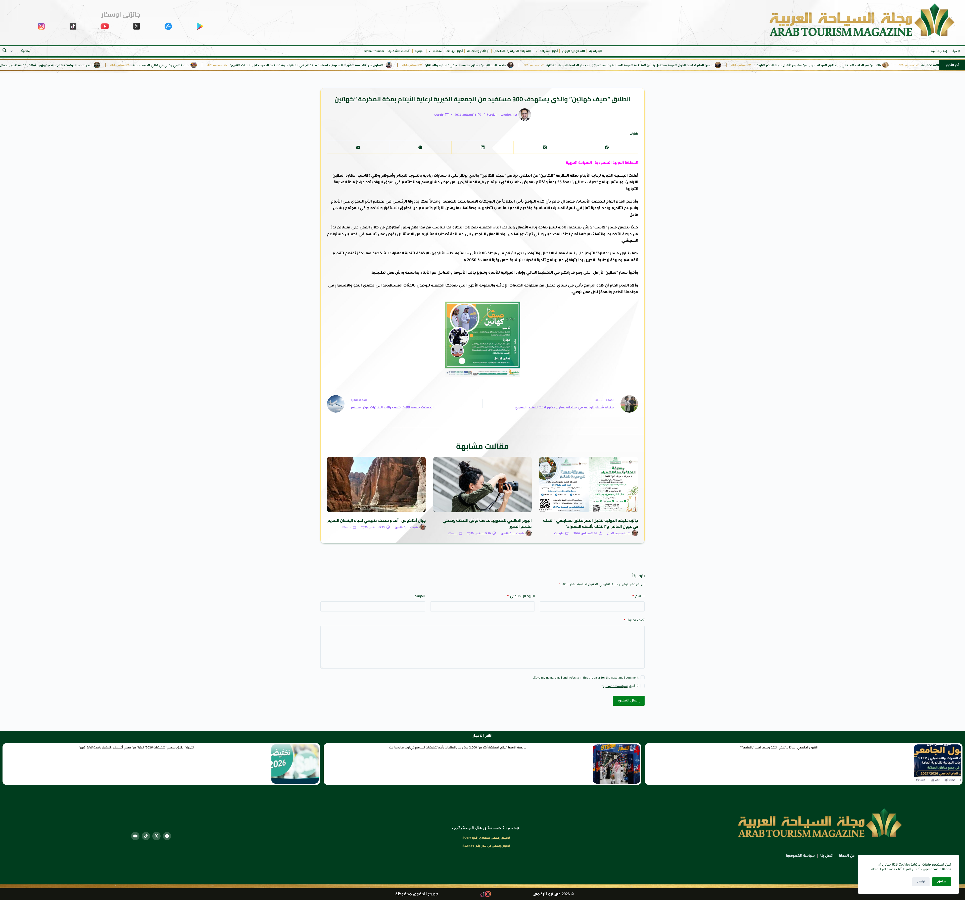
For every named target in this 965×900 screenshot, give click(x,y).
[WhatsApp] (420, 147)
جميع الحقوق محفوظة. (416, 894)
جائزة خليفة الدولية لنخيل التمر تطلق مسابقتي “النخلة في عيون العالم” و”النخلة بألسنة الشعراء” (590, 523)
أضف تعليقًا (634, 620)
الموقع (419, 596)
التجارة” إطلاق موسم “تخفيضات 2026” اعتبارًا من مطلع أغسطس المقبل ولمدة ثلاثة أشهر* (136, 747)
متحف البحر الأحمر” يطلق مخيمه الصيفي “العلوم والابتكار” (519, 65)
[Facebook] (607, 147)
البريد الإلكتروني (521, 596)
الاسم (638, 596)
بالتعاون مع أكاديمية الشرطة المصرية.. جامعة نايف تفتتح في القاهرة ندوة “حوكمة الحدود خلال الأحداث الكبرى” (361, 65)
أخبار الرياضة (454, 51)
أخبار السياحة (549, 51)
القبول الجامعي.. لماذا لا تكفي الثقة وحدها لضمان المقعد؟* (778, 747)
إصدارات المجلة (939, 51)
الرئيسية (595, 51)
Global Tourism (374, 51)
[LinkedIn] (482, 147)
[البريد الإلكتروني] (358, 147)
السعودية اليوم (573, 51)
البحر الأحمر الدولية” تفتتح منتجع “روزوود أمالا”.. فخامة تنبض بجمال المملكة (94, 65)
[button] (5, 50)
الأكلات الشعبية (399, 51)
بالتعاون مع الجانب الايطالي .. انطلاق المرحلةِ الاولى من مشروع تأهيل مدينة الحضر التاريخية (871, 65)
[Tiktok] (146, 836)
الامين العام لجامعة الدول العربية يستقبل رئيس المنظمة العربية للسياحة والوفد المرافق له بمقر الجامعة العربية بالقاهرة (684, 65)
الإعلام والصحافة (478, 51)
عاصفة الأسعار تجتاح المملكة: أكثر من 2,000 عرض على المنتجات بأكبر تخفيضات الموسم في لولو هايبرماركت (457, 747)
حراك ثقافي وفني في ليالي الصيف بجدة (215, 65)
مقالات (437, 51)
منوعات (439, 115)
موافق (941, 881)
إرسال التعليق (629, 700)
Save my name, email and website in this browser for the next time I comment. (585, 677)
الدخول (956, 51)
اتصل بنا (826, 856)
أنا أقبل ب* (619, 686)
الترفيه (419, 51)
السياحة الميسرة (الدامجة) (512, 51)
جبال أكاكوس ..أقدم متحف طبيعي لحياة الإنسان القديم (376, 520)
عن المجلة (847, 856)
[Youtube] (135, 836)
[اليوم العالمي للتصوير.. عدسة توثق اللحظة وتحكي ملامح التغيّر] (482, 484)
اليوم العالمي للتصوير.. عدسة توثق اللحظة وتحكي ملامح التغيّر (487, 523)
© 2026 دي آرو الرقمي (553, 894)
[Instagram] (167, 836)
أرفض (921, 881)
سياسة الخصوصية (615, 686)
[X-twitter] (156, 836)
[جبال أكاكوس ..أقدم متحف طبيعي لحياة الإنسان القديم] (376, 484)
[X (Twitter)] (544, 147)
